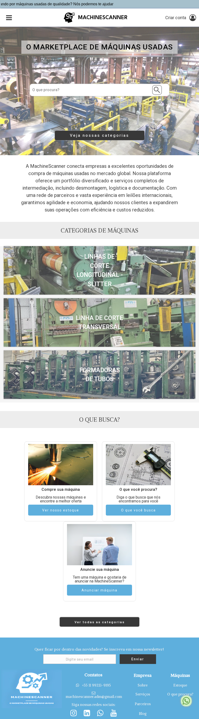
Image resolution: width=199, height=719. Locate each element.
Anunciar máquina (99, 590)
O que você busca (138, 510)
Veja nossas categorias (99, 135)
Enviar (137, 659)
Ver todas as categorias (100, 622)
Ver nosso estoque (60, 510)
